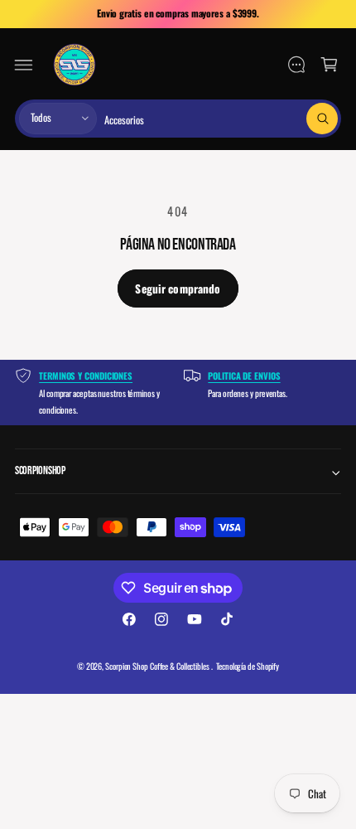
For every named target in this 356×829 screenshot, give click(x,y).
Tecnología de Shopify (247, 666)
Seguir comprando (177, 288)
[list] (178, 392)
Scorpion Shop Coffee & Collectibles (158, 666)
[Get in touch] (296, 64)
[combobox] (221, 118)
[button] (24, 64)
